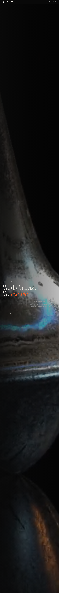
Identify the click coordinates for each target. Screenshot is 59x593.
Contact (43, 1)
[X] (55, 1)
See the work (7, 313)
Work (22, 1)
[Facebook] (51, 1)
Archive (38, 1)
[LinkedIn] (53, 1)
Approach (27, 1)
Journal (32, 1)
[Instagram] (49, 1)
